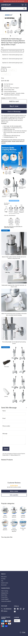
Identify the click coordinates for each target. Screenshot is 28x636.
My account (3, 585)
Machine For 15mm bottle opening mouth (12, 54)
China (3, 70)
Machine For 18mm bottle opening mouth (12, 58)
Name (4, 410)
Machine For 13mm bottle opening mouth (12, 50)
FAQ (2, 580)
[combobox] (14, 8)
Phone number (6, 426)
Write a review (14, 491)
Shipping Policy (4, 593)
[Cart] (22, 5)
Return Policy (4, 595)
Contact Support (4, 599)
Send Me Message (9, 408)
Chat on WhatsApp (14, 111)
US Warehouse (11, 70)
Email (4, 418)
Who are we (4, 576)
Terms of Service (14, 454)
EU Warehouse (5, 74)
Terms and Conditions (6, 601)
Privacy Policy (6, 454)
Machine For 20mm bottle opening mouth (12, 62)
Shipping (3, 98)
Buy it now (14, 106)
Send (6, 449)
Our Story (3, 578)
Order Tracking (4, 590)
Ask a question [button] (14, 495)
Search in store (4, 582)
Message (5, 433)
